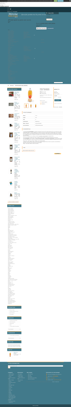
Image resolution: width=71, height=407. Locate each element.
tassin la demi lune (10, 344)
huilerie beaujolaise (17, 345)
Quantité (55, 95)
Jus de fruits (10, 62)
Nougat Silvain (12, 323)
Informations (11, 307)
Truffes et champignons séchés (12, 215)
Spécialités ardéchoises (11, 263)
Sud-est (10, 391)
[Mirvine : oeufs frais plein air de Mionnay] (11, 115)
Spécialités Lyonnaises (11, 258)
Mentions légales (20, 376)
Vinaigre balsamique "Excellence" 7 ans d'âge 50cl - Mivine (16, 171)
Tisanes (10, 70)
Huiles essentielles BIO (11, 300)
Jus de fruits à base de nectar (12, 242)
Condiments (9, 276)
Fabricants (11, 318)
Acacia (9, 49)
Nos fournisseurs (11, 81)
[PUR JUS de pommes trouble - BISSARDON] (26, 106)
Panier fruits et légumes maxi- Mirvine (16, 92)
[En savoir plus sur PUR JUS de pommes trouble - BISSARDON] (10, 354)
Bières (9, 229)
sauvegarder (2, 6)
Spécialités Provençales (11, 284)
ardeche (9, 346)
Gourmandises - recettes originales (13, 58)
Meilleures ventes (12, 89)
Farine (9, 256)
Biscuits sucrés (10, 299)
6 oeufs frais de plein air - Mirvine (16, 114)
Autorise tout (6, 6)
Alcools (10, 65)
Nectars (9, 250)
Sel (8, 287)
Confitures (10, 54)
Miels (9, 46)
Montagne (9, 48)
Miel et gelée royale (10, 230)
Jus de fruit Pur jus (10, 63)
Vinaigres (9, 277)
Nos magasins (12, 314)
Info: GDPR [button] (1, 5)
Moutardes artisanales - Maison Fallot (13, 41)
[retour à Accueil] (8, 85)
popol (14, 345)
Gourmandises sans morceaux (12, 235)
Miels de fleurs (10, 47)
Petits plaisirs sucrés (11, 73)
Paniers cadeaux (11, 30)
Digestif (9, 66)
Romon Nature (10, 245)
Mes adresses (30, 376)
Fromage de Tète (10, 266)
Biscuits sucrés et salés (12, 77)
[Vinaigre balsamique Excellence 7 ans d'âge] (11, 171)
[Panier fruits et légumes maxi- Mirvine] (11, 94)
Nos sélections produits (11, 302)
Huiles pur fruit (10, 252)
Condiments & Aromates (12, 39)
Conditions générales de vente (14, 311)
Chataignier (9, 270)
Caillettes (9, 265)
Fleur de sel (9, 286)
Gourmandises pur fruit (11, 236)
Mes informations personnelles (32, 377)
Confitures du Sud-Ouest (11, 294)
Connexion (8, 7)
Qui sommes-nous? (10, 10)
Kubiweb (37, 405)
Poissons (10, 381)
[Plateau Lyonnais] (11, 194)
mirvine (14, 344)
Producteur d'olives (10, 283)
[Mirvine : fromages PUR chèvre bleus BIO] (11, 104)
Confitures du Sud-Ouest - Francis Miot (13, 60)
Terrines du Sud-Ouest (11, 290)
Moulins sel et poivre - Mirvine (12, 280)
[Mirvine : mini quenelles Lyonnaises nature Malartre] (11, 183)
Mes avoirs (29, 375)
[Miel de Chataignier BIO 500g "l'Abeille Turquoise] (11, 159)
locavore (12, 345)
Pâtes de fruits (10, 74)
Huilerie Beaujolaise (10, 37)
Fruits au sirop (10, 243)
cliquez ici (53, 381)
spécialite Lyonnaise (16, 346)
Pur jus (9, 249)
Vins (8, 68)
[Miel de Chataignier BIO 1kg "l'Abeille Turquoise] (11, 147)
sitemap (19, 381)
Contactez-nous (9, 8)
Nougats (9, 297)
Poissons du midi (10, 219)
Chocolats (9, 75)
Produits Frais (11, 79)
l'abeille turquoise (10, 231)
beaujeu (11, 346)
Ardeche (9, 52)
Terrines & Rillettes (11, 33)
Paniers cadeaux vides (11, 31)
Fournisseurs (11, 332)
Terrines (9, 264)
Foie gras (9, 214)
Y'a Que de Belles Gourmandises (14, 326)
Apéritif (9, 67)
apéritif (20, 346)
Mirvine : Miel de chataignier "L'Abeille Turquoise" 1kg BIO (17, 146)
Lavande (9, 271)
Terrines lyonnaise (10, 259)
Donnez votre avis (42, 100)
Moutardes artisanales (11, 278)
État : (40, 93)
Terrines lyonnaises (10, 34)
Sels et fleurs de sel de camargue (12, 279)
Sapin (9, 51)
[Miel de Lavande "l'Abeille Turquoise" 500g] (11, 134)
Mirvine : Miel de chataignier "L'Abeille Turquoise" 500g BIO (17, 159)
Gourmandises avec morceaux (12, 56)
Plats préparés (10, 291)
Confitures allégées (10, 55)
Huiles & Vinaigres (10, 216)
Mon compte (29, 372)
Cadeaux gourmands (11, 213)
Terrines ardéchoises (11, 210)
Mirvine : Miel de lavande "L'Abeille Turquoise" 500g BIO (17, 134)
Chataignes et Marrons (11, 255)
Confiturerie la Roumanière (13, 320)
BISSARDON (27, 138)
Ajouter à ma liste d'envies (58, 103)
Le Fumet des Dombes (11, 45)
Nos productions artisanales (12, 301)
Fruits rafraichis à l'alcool (11, 293)
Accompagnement (10, 292)
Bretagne (9, 44)
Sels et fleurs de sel (11, 40)
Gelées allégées (10, 59)
